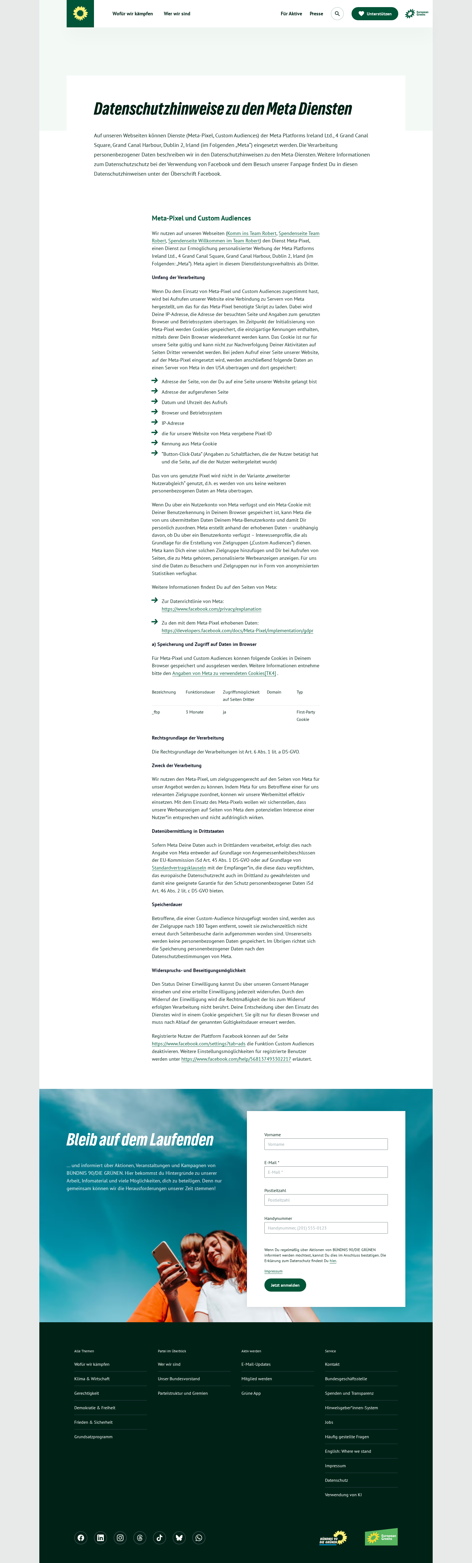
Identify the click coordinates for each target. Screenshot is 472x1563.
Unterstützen (379, 13)
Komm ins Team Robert (251, 233)
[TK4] (270, 673)
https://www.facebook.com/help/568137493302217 (236, 1059)
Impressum (273, 1271)
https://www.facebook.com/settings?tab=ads (199, 1043)
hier (333, 1260)
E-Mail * (271, 1162)
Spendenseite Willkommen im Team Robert (214, 240)
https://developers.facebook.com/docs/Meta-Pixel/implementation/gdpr (237, 630)
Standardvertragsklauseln (179, 868)
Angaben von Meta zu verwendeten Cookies (218, 673)
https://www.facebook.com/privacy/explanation (211, 609)
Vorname (272, 1134)
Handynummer (278, 1218)
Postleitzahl (275, 1190)
